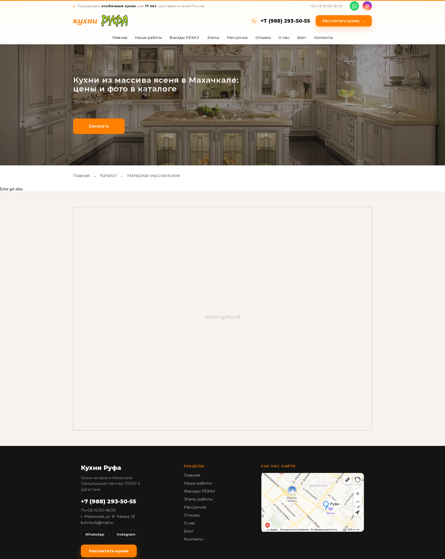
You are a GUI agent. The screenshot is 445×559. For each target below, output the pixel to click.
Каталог (108, 175)
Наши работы (148, 37)
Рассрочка (237, 37)
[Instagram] (367, 6)
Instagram (126, 534)
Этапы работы (198, 499)
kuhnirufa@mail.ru (97, 522)
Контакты (323, 37)
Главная (119, 37)
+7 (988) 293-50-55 (285, 21)
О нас (283, 37)
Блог (301, 37)
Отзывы (263, 37)
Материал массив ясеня (153, 175)
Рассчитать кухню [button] (343, 21)
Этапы (213, 37)
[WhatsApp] (354, 6)
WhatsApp (94, 534)
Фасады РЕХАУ (184, 37)
